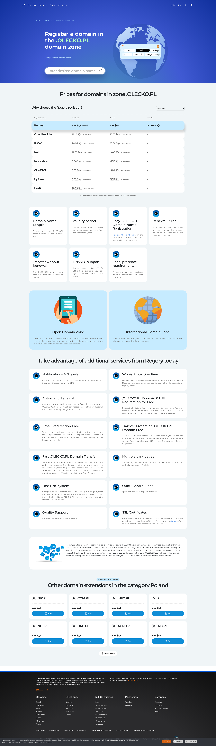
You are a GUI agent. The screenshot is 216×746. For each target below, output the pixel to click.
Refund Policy (68, 730)
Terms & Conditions (122, 730)
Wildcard (98, 711)
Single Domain (101, 705)
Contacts (158, 705)
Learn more (50, 742)
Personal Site (100, 718)
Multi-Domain (100, 708)
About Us (158, 702)
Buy (50, 613)
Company (160, 697)
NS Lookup (40, 721)
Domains (41, 697)
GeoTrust (69, 705)
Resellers (128, 702)
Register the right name (124, 235)
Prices (38, 724)
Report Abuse (40, 730)
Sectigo (69, 702)
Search (38, 702)
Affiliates (128, 705)
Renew (38, 708)
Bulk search (40, 705)
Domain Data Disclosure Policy (101, 730)
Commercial (100, 721)
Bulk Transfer (41, 715)
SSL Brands (72, 697)
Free (97, 702)
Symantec (70, 711)
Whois (38, 718)
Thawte (69, 715)
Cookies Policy (54, 730)
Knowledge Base (161, 708)
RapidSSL (69, 708)
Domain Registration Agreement (143, 730)
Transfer (39, 711)
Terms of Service (133, 680)
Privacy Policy (81, 730)
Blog (156, 711)
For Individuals (101, 715)
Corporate (99, 724)
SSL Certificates (104, 697)
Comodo (174, 521)
